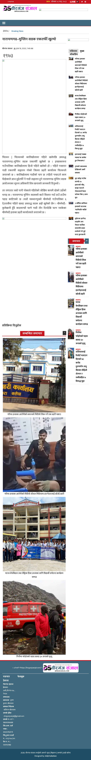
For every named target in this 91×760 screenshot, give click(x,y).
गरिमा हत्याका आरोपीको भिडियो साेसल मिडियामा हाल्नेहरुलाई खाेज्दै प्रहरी (34, 494)
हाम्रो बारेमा (67, 752)
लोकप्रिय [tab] (74, 54)
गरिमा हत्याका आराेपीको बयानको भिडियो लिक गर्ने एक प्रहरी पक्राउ (34, 414)
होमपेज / (6, 31)
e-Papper (11, 1)
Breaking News (17, 31)
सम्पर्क (59, 752)
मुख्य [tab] (82, 51)
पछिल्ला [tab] (73, 51)
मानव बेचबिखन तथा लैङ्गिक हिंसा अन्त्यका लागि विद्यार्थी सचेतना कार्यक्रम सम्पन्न (34, 575)
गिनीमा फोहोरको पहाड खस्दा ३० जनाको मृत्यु (34, 656)
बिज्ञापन (53, 752)
